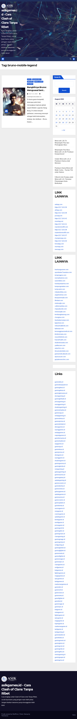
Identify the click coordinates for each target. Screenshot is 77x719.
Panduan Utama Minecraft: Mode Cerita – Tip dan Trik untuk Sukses (64, 170)
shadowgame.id (60, 460)
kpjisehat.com (59, 323)
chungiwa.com (59, 317)
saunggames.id (60, 430)
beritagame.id (59, 519)
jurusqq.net (58, 215)
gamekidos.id (59, 637)
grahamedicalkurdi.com (62, 354)
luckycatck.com (60, 289)
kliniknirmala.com (60, 334)
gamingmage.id (60, 539)
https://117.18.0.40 (61, 241)
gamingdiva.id (59, 651)
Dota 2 (29, 79)
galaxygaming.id (60, 472)
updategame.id (60, 517)
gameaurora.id (59, 497)
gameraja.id (59, 446)
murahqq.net (59, 221)
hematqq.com (59, 244)
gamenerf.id (59, 590)
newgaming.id (59, 469)
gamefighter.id (59, 598)
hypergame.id (59, 623)
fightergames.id (60, 573)
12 (63, 115)
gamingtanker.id (60, 548)
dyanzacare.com (60, 356)
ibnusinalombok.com (62, 351)
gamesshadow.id (60, 410)
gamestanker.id (60, 635)
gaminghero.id (59, 643)
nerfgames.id (59, 567)
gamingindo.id (59, 649)
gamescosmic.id (60, 483)
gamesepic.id (59, 562)
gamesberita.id (60, 486)
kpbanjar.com (59, 328)
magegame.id (59, 621)
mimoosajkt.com (60, 311)
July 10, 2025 (33, 94)
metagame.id (59, 612)
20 (66, 119)
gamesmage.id (60, 559)
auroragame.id (59, 508)
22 (73, 119)
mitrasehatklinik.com (61, 326)
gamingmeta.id (60, 542)
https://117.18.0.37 (61, 235)
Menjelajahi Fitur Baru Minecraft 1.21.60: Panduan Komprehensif (64, 152)
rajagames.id (59, 444)
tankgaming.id (59, 632)
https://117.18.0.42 (61, 218)
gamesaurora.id (60, 474)
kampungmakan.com (62, 286)
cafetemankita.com (61, 306)
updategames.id (60, 494)
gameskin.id (59, 587)
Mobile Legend (39, 81)
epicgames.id (59, 578)
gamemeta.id (59, 595)
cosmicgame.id (60, 514)
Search (57, 77)
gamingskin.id (59, 531)
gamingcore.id (59, 646)
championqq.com (60, 238)
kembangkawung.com (62, 314)
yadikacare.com (60, 345)
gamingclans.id (60, 533)
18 (60, 119)
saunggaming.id (60, 404)
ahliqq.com (58, 210)
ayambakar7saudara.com (63, 272)
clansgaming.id (60, 536)
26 (63, 122)
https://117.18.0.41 (61, 224)
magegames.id (60, 576)
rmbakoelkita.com (60, 292)
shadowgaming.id (61, 407)
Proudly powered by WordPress (10, 714)
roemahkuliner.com (61, 278)
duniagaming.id (60, 396)
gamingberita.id (60, 466)
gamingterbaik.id (60, 399)
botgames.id (59, 570)
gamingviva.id (59, 660)
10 (56, 115)
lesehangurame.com (61, 269)
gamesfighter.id (60, 556)
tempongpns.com (60, 275)
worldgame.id (59, 522)
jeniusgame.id (59, 525)
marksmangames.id (61, 584)
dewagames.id (60, 427)
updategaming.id (60, 480)
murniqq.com (59, 246)
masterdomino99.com (62, 232)
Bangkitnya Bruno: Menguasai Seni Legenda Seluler (36, 90)
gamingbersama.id (61, 393)
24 (56, 122)
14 (69, 115)
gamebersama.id (60, 438)
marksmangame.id (61, 626)
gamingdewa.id (60, 390)
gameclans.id (59, 592)
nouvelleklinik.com (61, 337)
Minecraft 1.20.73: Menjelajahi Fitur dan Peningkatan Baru (62, 143)
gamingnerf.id (59, 528)
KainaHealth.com (60, 340)
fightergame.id (59, 615)
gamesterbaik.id (60, 424)
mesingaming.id (60, 654)
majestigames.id (60, 435)
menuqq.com (59, 249)
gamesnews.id (59, 489)
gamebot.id (58, 601)
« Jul (63, 130)
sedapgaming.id (60, 415)
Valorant (30, 83)
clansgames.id (59, 564)
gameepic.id (59, 607)
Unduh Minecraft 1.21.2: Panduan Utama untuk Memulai (63, 161)
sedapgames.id (60, 432)
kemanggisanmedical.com (63, 331)
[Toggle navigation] (37, 59)
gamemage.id (59, 604)
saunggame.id (59, 458)
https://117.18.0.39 (61, 213)
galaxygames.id (60, 491)
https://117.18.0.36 (61, 207)
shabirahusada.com (61, 342)
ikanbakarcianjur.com (62, 320)
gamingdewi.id (60, 387)
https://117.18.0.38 (61, 230)
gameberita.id (59, 505)
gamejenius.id (59, 452)
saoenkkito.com (60, 281)
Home (74, 715)
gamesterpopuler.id (61, 385)
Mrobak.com (59, 300)
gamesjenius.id (60, 421)
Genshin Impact (37, 79)
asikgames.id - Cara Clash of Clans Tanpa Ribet (9, 19)
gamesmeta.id (59, 553)
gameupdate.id (60, 503)
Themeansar (4, 715)
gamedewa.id (59, 449)
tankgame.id (59, 629)
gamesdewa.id (60, 418)
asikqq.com (58, 204)
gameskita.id (59, 382)
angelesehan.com (61, 295)
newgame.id (59, 511)
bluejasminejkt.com (61, 297)
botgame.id (58, 609)
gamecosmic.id (60, 500)
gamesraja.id (59, 413)
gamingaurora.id (60, 463)
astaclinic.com (59, 348)
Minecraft (30, 81)
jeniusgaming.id (60, 401)
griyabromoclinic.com (62, 359)
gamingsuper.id (60, 657)
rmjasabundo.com (61, 309)
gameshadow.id (60, 441)
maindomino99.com (61, 227)
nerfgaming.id (59, 545)
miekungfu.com (60, 303)
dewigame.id (59, 455)
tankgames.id (59, 581)
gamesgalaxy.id (60, 477)
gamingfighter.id (60, 550)
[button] (70, 59)
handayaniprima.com (62, 283)
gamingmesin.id (60, 640)
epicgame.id (59, 618)
